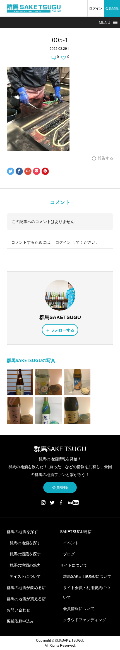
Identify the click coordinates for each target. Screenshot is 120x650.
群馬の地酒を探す (22, 531)
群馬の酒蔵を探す (25, 554)
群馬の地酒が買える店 (26, 599)
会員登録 (112, 8)
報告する (105, 158)
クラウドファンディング (84, 620)
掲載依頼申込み (20, 621)
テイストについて (25, 576)
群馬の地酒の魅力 (25, 565)
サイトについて (73, 565)
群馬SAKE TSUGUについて (87, 576)
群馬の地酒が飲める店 (26, 587)
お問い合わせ (18, 610)
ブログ (69, 554)
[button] (104, 22)
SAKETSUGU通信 (76, 531)
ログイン (95, 8)
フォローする (62, 330)
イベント (71, 543)
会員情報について (78, 608)
